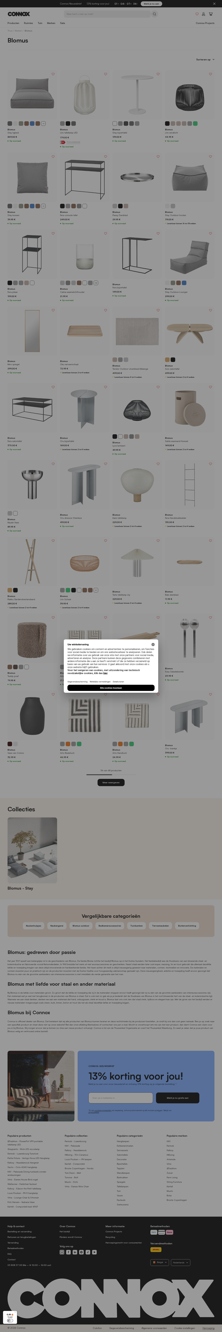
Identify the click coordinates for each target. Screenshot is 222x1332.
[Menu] (15, 1313)
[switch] (10, 1320)
